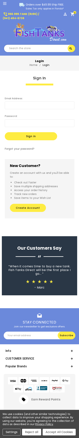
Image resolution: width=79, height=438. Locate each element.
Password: (11, 116)
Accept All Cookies (59, 432)
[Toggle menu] (6, 3)
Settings (11, 432)
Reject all (31, 432)
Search (70, 48)
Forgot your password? (20, 149)
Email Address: (14, 98)
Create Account (28, 208)
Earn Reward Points (45, 399)
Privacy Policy (44, 424)
